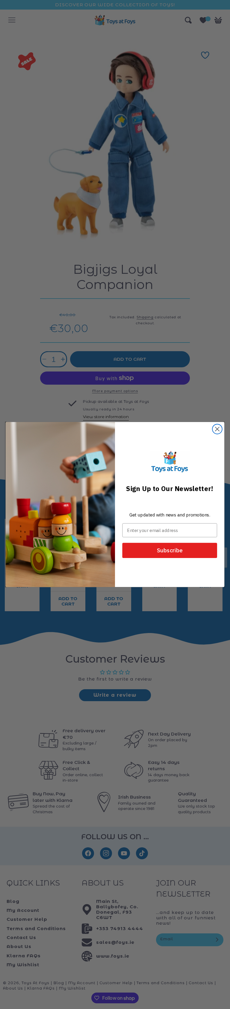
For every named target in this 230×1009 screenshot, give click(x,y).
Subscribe (170, 550)
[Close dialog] (217, 429)
